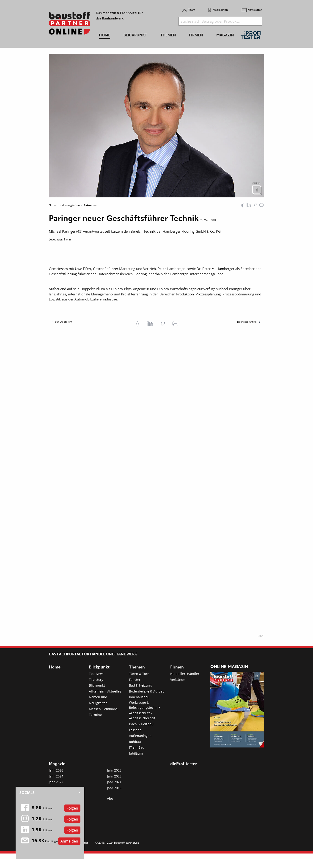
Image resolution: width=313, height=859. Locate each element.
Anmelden (69, 841)
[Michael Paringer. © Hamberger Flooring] (156, 125)
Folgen (72, 808)
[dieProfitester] (251, 36)
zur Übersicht (63, 322)
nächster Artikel (247, 322)
